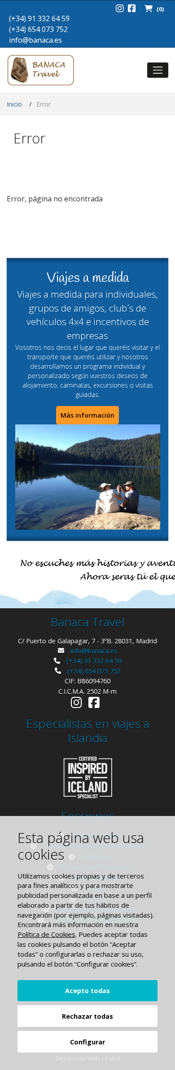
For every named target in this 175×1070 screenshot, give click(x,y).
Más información (87, 415)
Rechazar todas (87, 1016)
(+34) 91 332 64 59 (39, 18)
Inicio (14, 104)
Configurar (87, 1042)
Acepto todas (87, 990)
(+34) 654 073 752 (38, 29)
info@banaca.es (35, 40)
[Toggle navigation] (157, 69)
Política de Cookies (46, 934)
